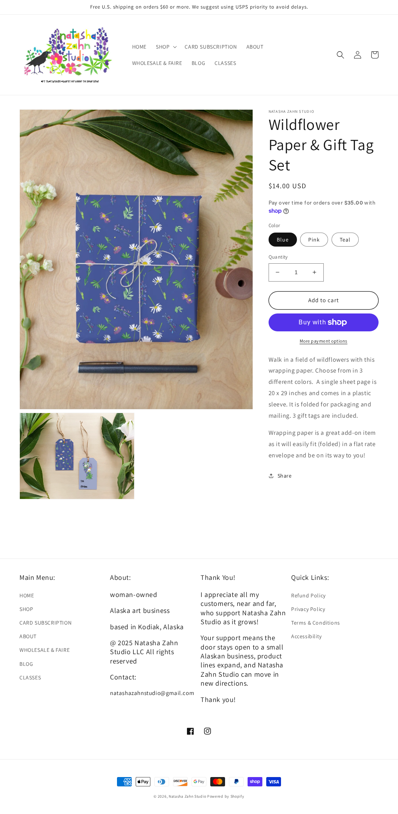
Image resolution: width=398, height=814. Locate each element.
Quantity (278, 257)
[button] (165, 47)
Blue (283, 239)
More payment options (323, 341)
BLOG (26, 663)
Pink (314, 239)
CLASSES (30, 677)
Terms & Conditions (315, 622)
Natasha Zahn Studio (187, 796)
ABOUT (28, 636)
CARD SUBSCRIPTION (45, 622)
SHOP (26, 609)
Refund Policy (308, 595)
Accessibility (306, 636)
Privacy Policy (308, 609)
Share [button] (285, 475)
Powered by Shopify (225, 796)
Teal (345, 239)
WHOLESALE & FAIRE (44, 649)
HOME (26, 595)
